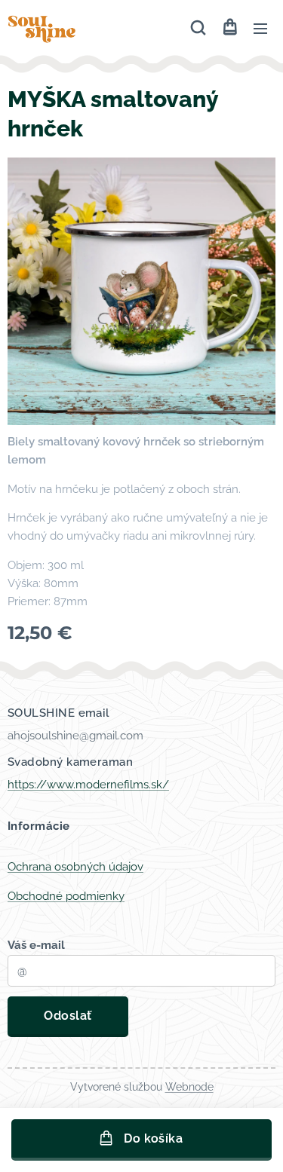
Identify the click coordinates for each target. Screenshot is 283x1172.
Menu (260, 28)
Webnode (189, 1087)
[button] (198, 28)
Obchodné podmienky (66, 896)
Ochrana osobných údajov (75, 867)
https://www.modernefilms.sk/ (88, 784)
